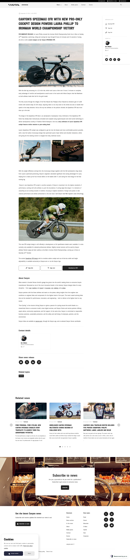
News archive (70, 520)
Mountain (85, 523)
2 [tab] (62, 446)
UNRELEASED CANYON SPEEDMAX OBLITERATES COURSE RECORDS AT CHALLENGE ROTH (61, 427)
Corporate (86, 536)
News (58, 4)
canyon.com (102, 1)
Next (118, 425)
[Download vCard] (47, 336)
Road (84, 517)
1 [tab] (60, 446)
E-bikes (85, 526)
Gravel (85, 520)
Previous (11, 425)
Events (91, 4)
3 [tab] (65, 446)
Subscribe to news (71, 539)
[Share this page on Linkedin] (33, 362)
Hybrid (85, 529)
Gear (84, 533)
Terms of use (49, 551)
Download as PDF (73, 268)
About (66, 4)
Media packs (74, 4)
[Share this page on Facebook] (39, 362)
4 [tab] (67, 446)
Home (68, 517)
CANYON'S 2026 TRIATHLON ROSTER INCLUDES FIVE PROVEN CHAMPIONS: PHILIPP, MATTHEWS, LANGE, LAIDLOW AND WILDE (98, 427)
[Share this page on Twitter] (27, 362)
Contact (83, 4)
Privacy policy (42, 551)
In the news (69, 523)
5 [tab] (69, 446)
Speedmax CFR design (32, 258)
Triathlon (21, 375)
